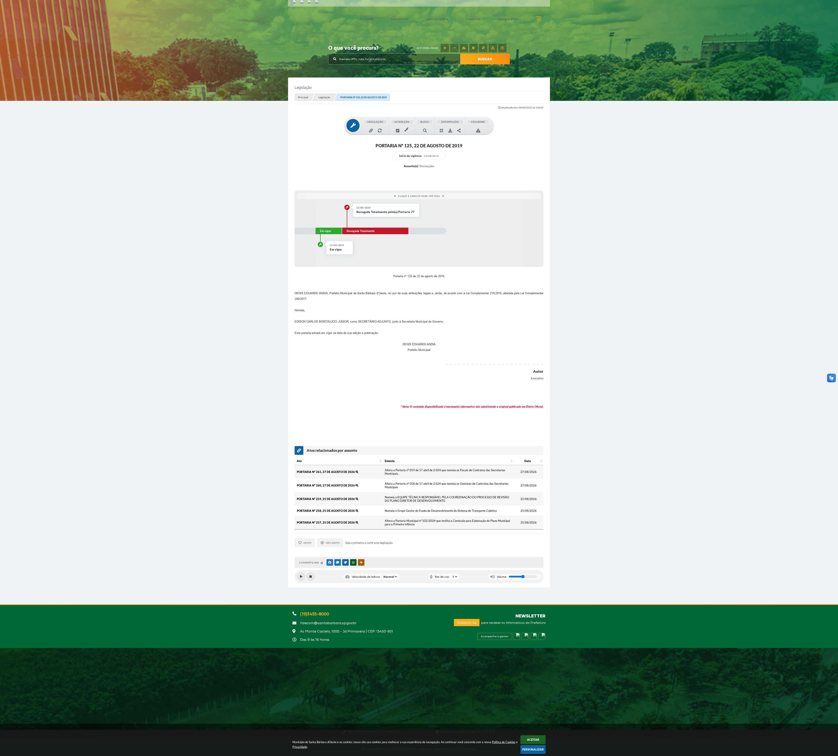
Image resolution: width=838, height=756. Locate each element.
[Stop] (310, 576)
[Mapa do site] (492, 48)
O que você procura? (353, 48)
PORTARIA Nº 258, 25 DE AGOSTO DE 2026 (326, 510)
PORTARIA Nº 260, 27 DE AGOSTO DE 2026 (326, 485)
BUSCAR (485, 59)
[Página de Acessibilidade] (502, 48)
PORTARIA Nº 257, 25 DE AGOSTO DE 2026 (326, 522)
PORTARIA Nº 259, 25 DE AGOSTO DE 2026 (326, 499)
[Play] (301, 576)
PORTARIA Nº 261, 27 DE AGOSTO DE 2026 (326, 472)
